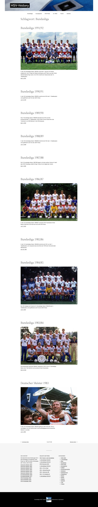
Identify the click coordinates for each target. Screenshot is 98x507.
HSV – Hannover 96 (44, 472)
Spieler (62, 477)
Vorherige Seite (25, 442)
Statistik (63, 480)
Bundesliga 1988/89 (32, 136)
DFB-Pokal (63, 464)
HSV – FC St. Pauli (44, 468)
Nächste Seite (73, 442)
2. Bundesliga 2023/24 (45, 466)
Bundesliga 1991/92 (32, 28)
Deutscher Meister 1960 (26, 469)
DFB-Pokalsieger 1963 (26, 481)
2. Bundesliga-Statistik (45, 460)
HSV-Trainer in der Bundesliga (47, 458)
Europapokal (64, 466)
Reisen (62, 475)
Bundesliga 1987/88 (32, 157)
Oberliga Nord (64, 472)
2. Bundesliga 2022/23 (45, 476)
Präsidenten (64, 474)
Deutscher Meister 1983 (35, 383)
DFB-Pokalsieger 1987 (26, 477)
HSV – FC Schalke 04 (45, 474)
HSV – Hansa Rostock (45, 470)
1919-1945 (63, 458)
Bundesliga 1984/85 (32, 262)
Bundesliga (63, 462)
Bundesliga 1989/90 (32, 113)
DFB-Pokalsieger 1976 (26, 479)
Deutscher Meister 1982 (26, 466)
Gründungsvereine (65, 469)
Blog (62, 461)
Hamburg (63, 471)
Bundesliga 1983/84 (32, 322)
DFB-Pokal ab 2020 (44, 464)
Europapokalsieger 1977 (26, 476)
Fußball (62, 467)
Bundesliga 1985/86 (32, 239)
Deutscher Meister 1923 (26, 473)
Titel (62, 482)
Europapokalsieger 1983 (26, 474)
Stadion (63, 479)
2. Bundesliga (64, 459)
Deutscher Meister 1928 (26, 471)
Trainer (62, 484)
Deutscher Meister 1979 (26, 468)
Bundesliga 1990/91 (32, 91)
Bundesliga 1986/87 (32, 179)
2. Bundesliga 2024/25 (45, 462)
